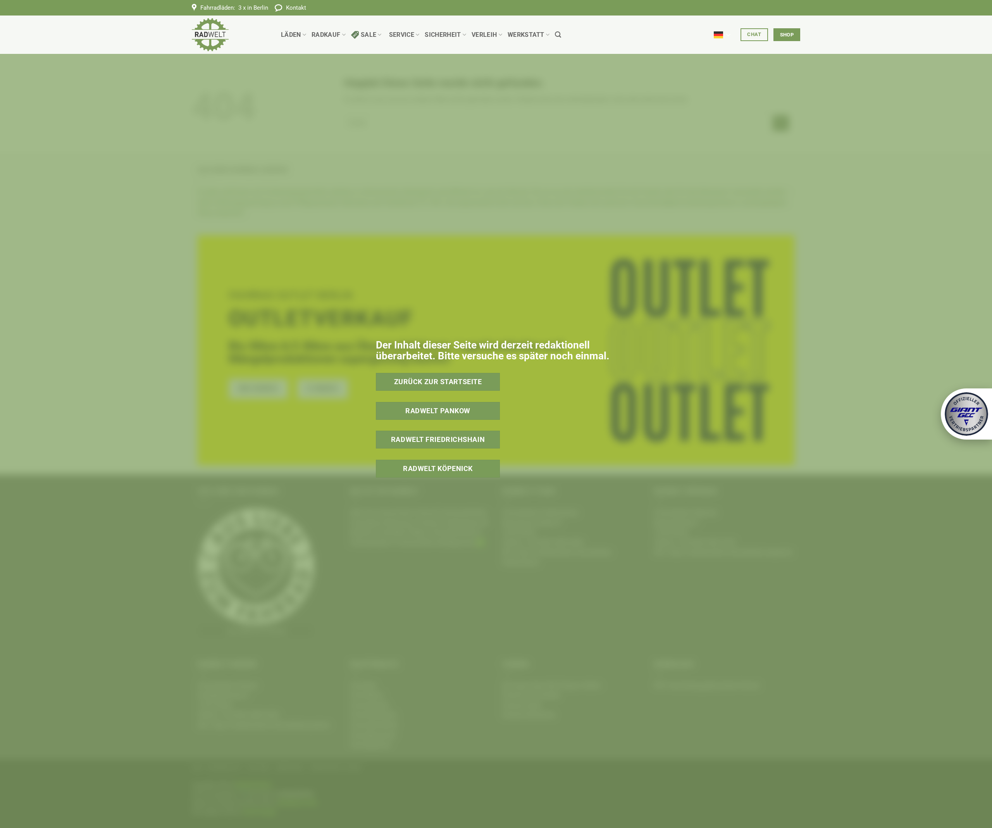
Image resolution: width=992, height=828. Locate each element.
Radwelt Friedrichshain (438, 439)
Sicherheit (443, 34)
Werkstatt (526, 34)
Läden (291, 34)
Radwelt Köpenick (438, 468)
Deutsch (724, 30)
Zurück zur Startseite (438, 382)
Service (401, 34)
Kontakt (296, 7)
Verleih (484, 34)
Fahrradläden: (234, 7)
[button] (558, 34)
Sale (368, 34)
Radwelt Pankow (437, 411)
